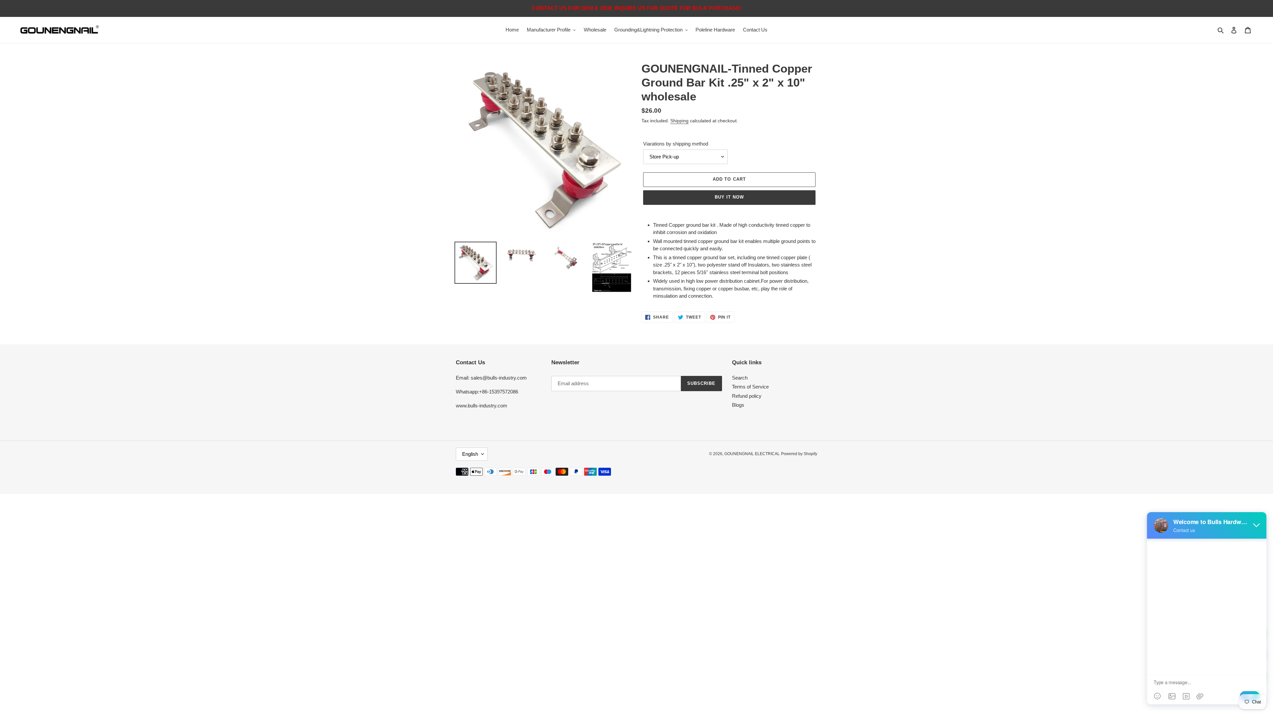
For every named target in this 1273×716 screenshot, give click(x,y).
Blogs (738, 405)
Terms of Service (750, 386)
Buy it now (729, 197)
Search (740, 378)
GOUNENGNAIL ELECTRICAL (752, 453)
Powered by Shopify (799, 453)
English (470, 454)
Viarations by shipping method (675, 144)
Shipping (679, 120)
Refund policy (746, 396)
